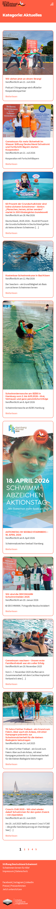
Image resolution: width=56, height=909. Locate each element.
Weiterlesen (11, 96)
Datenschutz (21, 871)
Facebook (7, 882)
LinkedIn (29, 882)
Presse (6, 886)
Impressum (8, 871)
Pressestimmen (18, 886)
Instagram (19, 882)
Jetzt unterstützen (12, 889)
